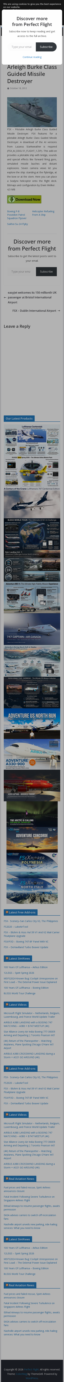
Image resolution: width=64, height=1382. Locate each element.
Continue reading (32, 57)
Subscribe (46, 47)
